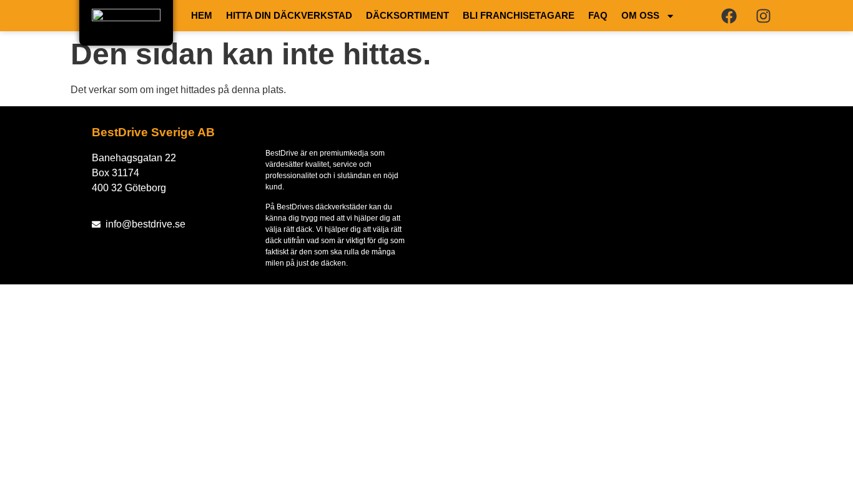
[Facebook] (728, 15)
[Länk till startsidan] (126, 22)
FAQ (598, 15)
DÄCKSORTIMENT (407, 15)
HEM (201, 15)
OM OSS (640, 15)
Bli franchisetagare (518, 15)
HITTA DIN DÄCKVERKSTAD (289, 15)
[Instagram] (763, 15)
